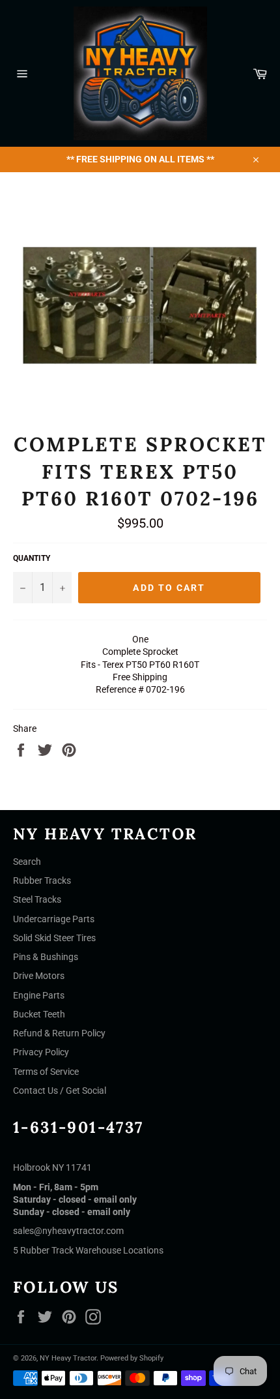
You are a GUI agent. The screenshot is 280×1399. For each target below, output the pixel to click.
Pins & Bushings (45, 957)
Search (27, 861)
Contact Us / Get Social (59, 1090)
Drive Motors (38, 975)
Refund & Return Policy (59, 1033)
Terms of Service (46, 1071)
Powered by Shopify (131, 1358)
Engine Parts (38, 995)
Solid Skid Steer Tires (54, 938)
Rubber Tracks (42, 880)
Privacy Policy (41, 1052)
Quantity (31, 558)
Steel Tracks (37, 899)
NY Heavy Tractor (68, 1358)
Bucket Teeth (39, 1014)
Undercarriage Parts (53, 919)
